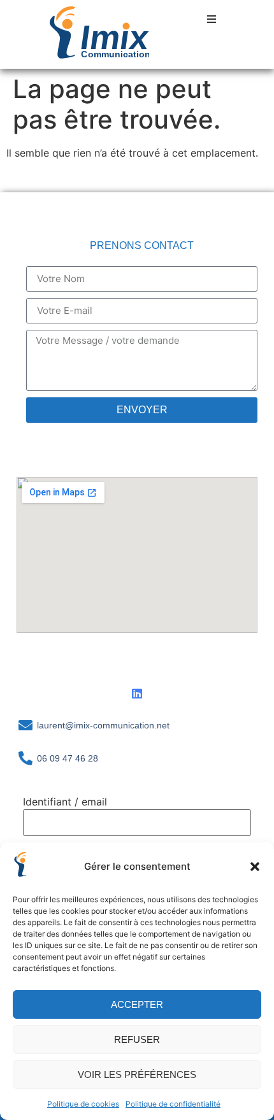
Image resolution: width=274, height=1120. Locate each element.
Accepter (137, 1004)
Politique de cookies (83, 1104)
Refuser (137, 1039)
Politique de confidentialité (173, 1104)
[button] (255, 866)
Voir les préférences (137, 1074)
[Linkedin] (137, 693)
